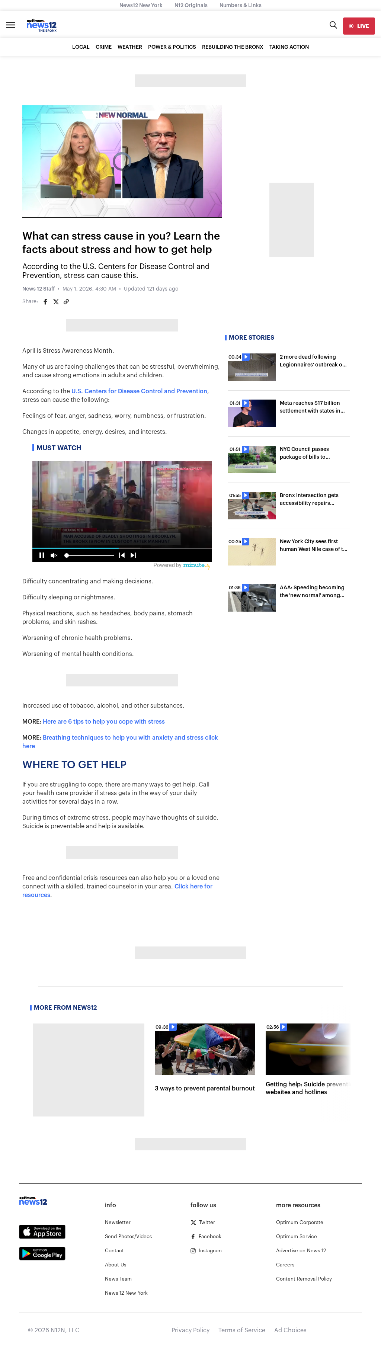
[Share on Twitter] (56, 302)
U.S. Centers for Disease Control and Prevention (139, 391)
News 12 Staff (38, 289)
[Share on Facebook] (45, 302)
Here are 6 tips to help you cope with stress (104, 722)
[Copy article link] (66, 302)
